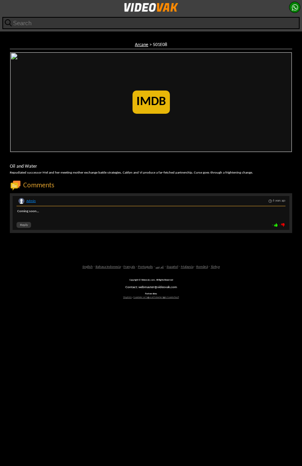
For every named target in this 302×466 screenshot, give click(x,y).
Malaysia (187, 266)
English (88, 266)
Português (145, 266)
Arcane (141, 45)
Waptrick (127, 297)
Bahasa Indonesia (108, 266)
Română (202, 266)
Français (129, 266)
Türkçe (215, 266)
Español (172, 266)
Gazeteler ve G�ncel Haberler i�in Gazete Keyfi (156, 297)
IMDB (151, 102)
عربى (160, 266)
